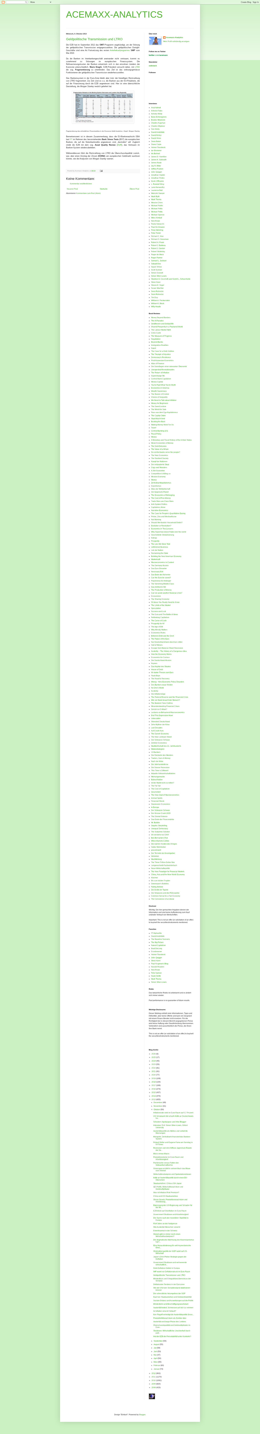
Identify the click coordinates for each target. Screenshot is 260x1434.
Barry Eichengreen (158, 117)
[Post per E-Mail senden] (101, 171)
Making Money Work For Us (162, 425)
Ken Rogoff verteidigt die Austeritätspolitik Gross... (173, 1314)
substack (153, 66)
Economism (156, 596)
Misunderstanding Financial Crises (165, 706)
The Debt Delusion (158, 446)
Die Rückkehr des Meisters (162, 755)
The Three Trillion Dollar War (163, 862)
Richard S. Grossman (160, 239)
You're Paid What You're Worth (163, 385)
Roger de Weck (157, 254)
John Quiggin (156, 172)
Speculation (156, 608)
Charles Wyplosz (158, 126)
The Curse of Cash (158, 621)
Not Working (156, 520)
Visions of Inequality (159, 397)
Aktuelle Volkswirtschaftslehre (163, 773)
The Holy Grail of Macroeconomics (165, 795)
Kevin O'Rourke (157, 181)
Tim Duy (154, 297)
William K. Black (157, 303)
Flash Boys (155, 676)
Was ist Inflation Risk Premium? (166, 1192)
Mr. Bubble (155, 823)
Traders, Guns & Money (160, 758)
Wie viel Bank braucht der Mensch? (165, 700)
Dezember (158, 1102)
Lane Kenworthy (157, 187)
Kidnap (154, 538)
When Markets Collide (160, 841)
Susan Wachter (157, 288)
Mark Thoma (156, 199)
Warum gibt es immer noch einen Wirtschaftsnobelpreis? (166, 1235)
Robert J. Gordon (158, 248)
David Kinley (156, 135)
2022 (154, 1068)
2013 (154, 1099)
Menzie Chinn (156, 203)
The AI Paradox (157, 321)
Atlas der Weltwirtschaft (160, 489)
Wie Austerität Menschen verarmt (166, 1227)
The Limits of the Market (160, 605)
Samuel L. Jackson (159, 261)
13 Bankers (155, 752)
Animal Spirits (156, 798)
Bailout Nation (157, 780)
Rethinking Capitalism (160, 617)
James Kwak (156, 163)
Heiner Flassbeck (158, 147)
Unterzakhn (156, 718)
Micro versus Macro (161, 1154)
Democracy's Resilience (161, 357)
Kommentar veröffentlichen (81, 184)
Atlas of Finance (157, 363)
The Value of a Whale (160, 449)
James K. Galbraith (159, 160)
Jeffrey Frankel (157, 169)
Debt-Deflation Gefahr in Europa (166, 1268)
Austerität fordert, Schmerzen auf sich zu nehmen (173, 1308)
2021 (154, 1071)
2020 (154, 1075)
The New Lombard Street (161, 737)
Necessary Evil (157, 572)
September (158, 1341)
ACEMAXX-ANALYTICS (114, 14)
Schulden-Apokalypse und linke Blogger (169, 1122)
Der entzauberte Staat (160, 464)
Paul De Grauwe (158, 227)
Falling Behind (157, 887)
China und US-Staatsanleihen (165, 1196)
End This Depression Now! (162, 715)
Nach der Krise (157, 761)
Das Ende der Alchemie (160, 575)
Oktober (157, 1109)
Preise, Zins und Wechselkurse (163, 517)
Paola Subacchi (157, 224)
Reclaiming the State (159, 553)
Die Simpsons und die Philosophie (165, 893)
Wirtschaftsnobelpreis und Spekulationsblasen (172, 1174)
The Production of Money (161, 590)
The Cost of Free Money (161, 498)
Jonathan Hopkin (158, 175)
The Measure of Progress (161, 336)
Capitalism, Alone (158, 507)
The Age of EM (157, 627)
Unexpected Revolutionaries (162, 370)
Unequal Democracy (159, 829)
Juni (156, 1351)
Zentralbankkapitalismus (161, 483)
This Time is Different (159, 770)
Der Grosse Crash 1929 (160, 813)
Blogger (142, 1415)
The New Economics (159, 455)
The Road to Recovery (160, 679)
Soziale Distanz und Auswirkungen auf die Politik (173, 1301)
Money (154, 437)
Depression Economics (160, 804)
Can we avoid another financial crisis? (166, 593)
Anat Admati (156, 108)
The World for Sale (158, 409)
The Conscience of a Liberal (162, 899)
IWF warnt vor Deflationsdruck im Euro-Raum (171, 1272)
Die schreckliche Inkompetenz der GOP (169, 1293)
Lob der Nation (157, 550)
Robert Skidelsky (158, 251)
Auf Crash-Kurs (157, 731)
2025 (154, 1057)
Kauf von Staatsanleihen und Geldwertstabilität (172, 1297)
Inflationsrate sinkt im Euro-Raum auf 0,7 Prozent (173, 1113)
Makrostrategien (157, 749)
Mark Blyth (155, 196)
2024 (154, 1061)
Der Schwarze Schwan (160, 740)
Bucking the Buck (158, 422)
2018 (154, 1082)
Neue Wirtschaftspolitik (160, 868)
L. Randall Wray (157, 184)
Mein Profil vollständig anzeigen (176, 41)
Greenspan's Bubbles (160, 884)
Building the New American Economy (166, 556)
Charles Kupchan (158, 123)
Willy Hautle (156, 307)
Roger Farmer (156, 258)
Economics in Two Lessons (162, 529)
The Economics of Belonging (163, 495)
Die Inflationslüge (158, 694)
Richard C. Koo (157, 236)
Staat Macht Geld (158, 419)
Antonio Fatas (156, 111)
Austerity (154, 691)
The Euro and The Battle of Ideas (164, 614)
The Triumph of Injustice (161, 354)
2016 (154, 1089)
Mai (155, 1355)
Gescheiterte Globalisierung (162, 535)
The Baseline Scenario (160, 939)
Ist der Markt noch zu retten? (162, 783)
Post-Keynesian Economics (162, 360)
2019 (154, 1078)
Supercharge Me (158, 376)
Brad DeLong (156, 948)
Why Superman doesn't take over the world (168, 532)
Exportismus (156, 486)
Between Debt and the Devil (162, 636)
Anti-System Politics (159, 504)
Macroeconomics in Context (162, 562)
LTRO (137, 67)
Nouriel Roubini (157, 967)
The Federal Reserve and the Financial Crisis (169, 697)
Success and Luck (158, 611)
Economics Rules (158, 633)
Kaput (153, 348)
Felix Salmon (156, 973)
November (158, 1106)
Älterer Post (134, 189)
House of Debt (157, 669)
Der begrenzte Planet (160, 492)
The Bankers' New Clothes (162, 703)
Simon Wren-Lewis (159, 276)
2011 (154, 1377)
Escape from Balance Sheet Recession (167, 648)
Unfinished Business (159, 547)
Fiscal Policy (156, 434)
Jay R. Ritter (156, 166)
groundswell (156, 850)
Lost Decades (156, 728)
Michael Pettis (156, 209)
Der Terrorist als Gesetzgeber (163, 853)
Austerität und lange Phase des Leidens (169, 1322)
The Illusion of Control (160, 394)
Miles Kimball (156, 218)
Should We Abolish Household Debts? (166, 523)
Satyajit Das (156, 264)
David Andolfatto (157, 132)
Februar (157, 1365)
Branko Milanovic (158, 120)
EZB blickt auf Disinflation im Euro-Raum (169, 1211)
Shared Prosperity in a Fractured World (167, 327)
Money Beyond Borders (160, 318)
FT (71, 139)
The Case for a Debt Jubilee (162, 351)
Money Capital (157, 382)
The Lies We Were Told (160, 544)
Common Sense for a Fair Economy (165, 896)
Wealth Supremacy (159, 391)
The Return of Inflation (160, 373)
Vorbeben (155, 856)
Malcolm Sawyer (158, 193)
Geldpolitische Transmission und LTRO (94, 39)
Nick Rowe (155, 221)
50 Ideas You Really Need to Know (165, 602)
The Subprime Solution (160, 832)
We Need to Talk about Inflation (163, 400)
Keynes (154, 663)
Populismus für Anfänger (161, 581)
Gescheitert (155, 792)
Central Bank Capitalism (161, 379)
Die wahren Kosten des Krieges (164, 844)
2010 (154, 1380)
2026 (154, 1054)
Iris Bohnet (155, 153)
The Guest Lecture (158, 406)
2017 (154, 1085)
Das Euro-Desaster (159, 568)
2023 (154, 1064)
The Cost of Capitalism (160, 789)
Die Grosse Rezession (160, 767)
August (157, 1344)
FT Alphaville (156, 933)
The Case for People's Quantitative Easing (168, 513)
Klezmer (154, 878)
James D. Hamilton (159, 157)
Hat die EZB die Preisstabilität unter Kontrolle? (172, 1336)
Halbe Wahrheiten (158, 847)
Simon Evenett (157, 273)
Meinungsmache (158, 777)
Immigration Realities (159, 345)
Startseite (103, 189)
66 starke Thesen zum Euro (162, 672)
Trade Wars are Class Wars (162, 501)
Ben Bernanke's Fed (159, 838)
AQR (119, 145)
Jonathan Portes (157, 178)
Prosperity (155, 541)
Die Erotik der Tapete (159, 890)
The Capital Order (158, 416)
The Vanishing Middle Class (162, 584)
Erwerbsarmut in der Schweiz (165, 1231)
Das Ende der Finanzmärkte (162, 819)
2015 (154, 1092)
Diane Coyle (156, 144)
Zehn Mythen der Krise (160, 725)
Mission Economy (158, 477)
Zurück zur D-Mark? (159, 709)
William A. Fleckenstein (160, 300)
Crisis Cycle (156, 333)
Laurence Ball (156, 190)
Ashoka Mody (156, 114)
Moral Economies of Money (162, 443)
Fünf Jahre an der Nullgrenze (165, 1224)
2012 (154, 1373)
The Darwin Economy (160, 734)
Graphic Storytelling (159, 826)
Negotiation (156, 339)
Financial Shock (157, 801)
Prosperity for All (157, 624)
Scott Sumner (156, 270)
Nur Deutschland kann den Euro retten (167, 642)
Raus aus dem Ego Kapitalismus (164, 412)
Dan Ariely (155, 129)
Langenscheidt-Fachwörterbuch (164, 865)
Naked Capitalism (158, 945)
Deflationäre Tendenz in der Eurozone (168, 1284)
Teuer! (153, 428)
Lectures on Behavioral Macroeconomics (167, 712)
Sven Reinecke (157, 291)
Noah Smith (156, 976)
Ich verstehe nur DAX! (160, 835)
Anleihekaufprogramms (120, 50)
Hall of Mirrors (156, 645)
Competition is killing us (160, 474)
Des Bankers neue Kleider (162, 685)
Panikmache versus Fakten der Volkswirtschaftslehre (166, 1164)
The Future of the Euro (160, 639)
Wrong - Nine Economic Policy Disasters (167, 682)
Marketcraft (155, 559)
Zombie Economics (159, 743)
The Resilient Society (159, 458)
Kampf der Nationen (159, 461)
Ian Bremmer (156, 150)
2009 (154, 1384)
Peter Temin (156, 233)
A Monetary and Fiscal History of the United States (171, 440)
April (156, 1358)
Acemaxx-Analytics (174, 37)
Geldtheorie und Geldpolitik (162, 324)
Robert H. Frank (157, 242)
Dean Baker (156, 141)
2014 (154, 1096)
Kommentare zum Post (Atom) (88, 193)
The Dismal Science (159, 816)
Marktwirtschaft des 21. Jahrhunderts (166, 746)
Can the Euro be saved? (161, 578)
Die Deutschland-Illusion (161, 660)
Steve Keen (156, 282)
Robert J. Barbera (158, 245)
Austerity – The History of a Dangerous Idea (169, 651)
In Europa (155, 807)
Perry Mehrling (157, 230)
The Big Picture (157, 942)
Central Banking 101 (159, 431)
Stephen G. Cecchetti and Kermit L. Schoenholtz (170, 279)
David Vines (156, 138)
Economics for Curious (160, 657)
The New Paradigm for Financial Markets (167, 871)
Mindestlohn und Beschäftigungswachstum (170, 1304)
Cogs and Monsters (159, 467)
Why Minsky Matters (159, 630)
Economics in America (160, 388)
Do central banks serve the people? (165, 452)
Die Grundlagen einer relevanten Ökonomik (169, 366)
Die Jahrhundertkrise (159, 764)
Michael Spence (157, 215)
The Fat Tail (156, 786)
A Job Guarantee (158, 471)
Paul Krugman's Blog (159, 964)
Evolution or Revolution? (161, 526)
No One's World (157, 688)
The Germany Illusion (160, 565)
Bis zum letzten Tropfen (160, 881)
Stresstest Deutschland (160, 722)
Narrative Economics (159, 510)
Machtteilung (156, 859)
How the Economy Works (161, 654)
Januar (157, 1369)
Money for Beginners (159, 403)
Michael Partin (157, 206)
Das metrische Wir (158, 587)
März (156, 1362)
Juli (155, 1348)
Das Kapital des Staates (161, 666)
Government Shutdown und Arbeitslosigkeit (171, 1214)
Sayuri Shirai (156, 267)
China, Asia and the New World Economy (168, 874)
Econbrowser (156, 951)
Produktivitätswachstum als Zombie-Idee (169, 1318)
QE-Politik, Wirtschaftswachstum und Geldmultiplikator (168, 1188)
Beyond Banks (157, 342)
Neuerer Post (72, 189)
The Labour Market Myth (161, 330)
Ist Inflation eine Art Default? (164, 1311)
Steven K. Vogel (157, 285)
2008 (154, 1387)
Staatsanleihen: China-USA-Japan (167, 1183)
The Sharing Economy (160, 599)
